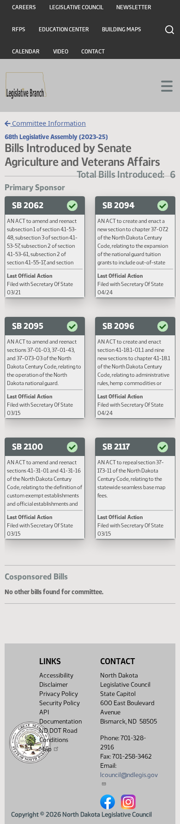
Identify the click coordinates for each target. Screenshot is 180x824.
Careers (24, 7)
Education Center (64, 29)
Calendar (26, 51)
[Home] (26, 85)
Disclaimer (53, 685)
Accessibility (56, 675)
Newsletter (133, 7)
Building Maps (121, 29)
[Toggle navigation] (162, 85)
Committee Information (48, 123)
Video (60, 51)
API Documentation (60, 716)
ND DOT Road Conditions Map (58, 740)
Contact (93, 51)
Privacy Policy (58, 694)
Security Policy (59, 703)
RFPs (18, 29)
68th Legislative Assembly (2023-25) (56, 137)
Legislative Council (76, 7)
